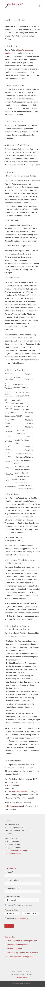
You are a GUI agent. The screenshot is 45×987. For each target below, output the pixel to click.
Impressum (27, 971)
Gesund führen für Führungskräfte (20, 957)
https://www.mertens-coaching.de (25, 792)
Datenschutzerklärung (17, 974)
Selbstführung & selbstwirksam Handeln (22, 953)
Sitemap (29, 974)
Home (13, 971)
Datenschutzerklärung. (23, 918)
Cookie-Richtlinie (21, 977)
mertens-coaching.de (12, 854)
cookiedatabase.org (12, 806)
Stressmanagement (14, 949)
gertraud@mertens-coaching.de (16, 851)
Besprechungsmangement (17, 945)
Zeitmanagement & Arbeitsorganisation (22, 941)
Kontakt (19, 971)
